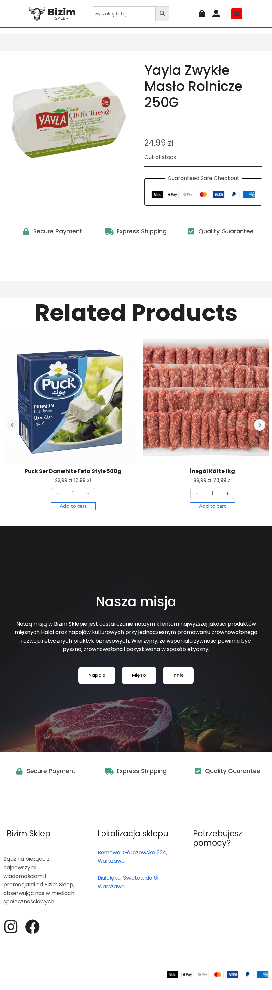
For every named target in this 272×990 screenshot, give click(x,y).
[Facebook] (32, 926)
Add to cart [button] (73, 506)
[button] (236, 13)
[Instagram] (10, 926)
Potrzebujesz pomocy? (217, 838)
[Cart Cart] (202, 14)
